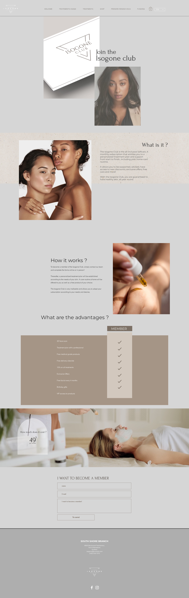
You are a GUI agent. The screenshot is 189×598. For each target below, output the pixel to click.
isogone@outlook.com (95, 551)
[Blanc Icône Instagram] (97, 587)
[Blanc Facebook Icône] (91, 587)
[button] (67, 9)
